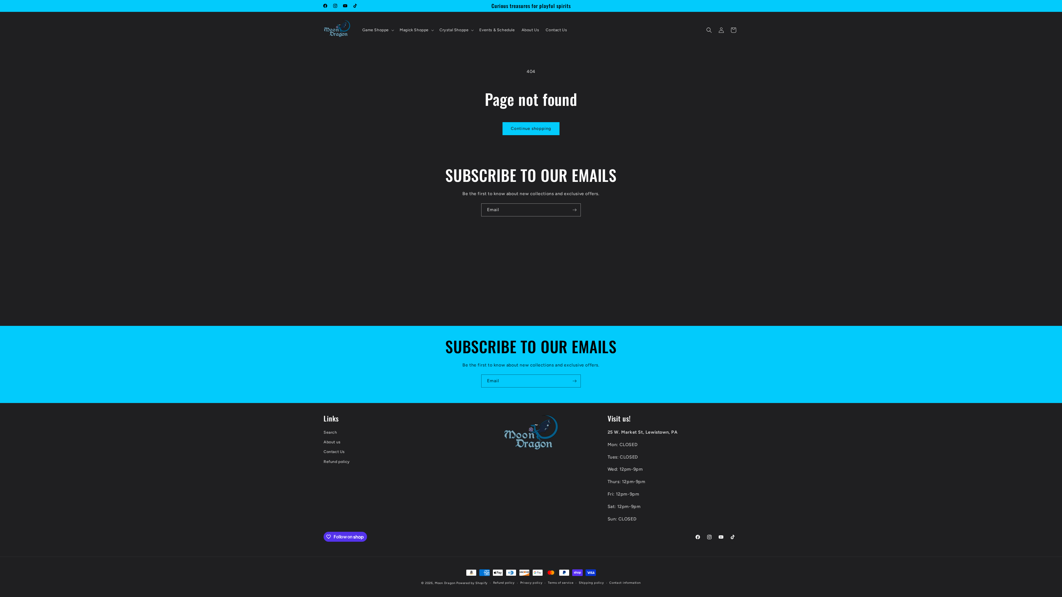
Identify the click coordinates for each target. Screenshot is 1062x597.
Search (330, 432)
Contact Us (334, 451)
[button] (378, 30)
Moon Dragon (445, 583)
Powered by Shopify (472, 583)
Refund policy (337, 461)
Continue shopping (531, 128)
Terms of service (560, 583)
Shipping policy (591, 583)
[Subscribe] (574, 209)
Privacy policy (531, 583)
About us (332, 442)
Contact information (625, 583)
